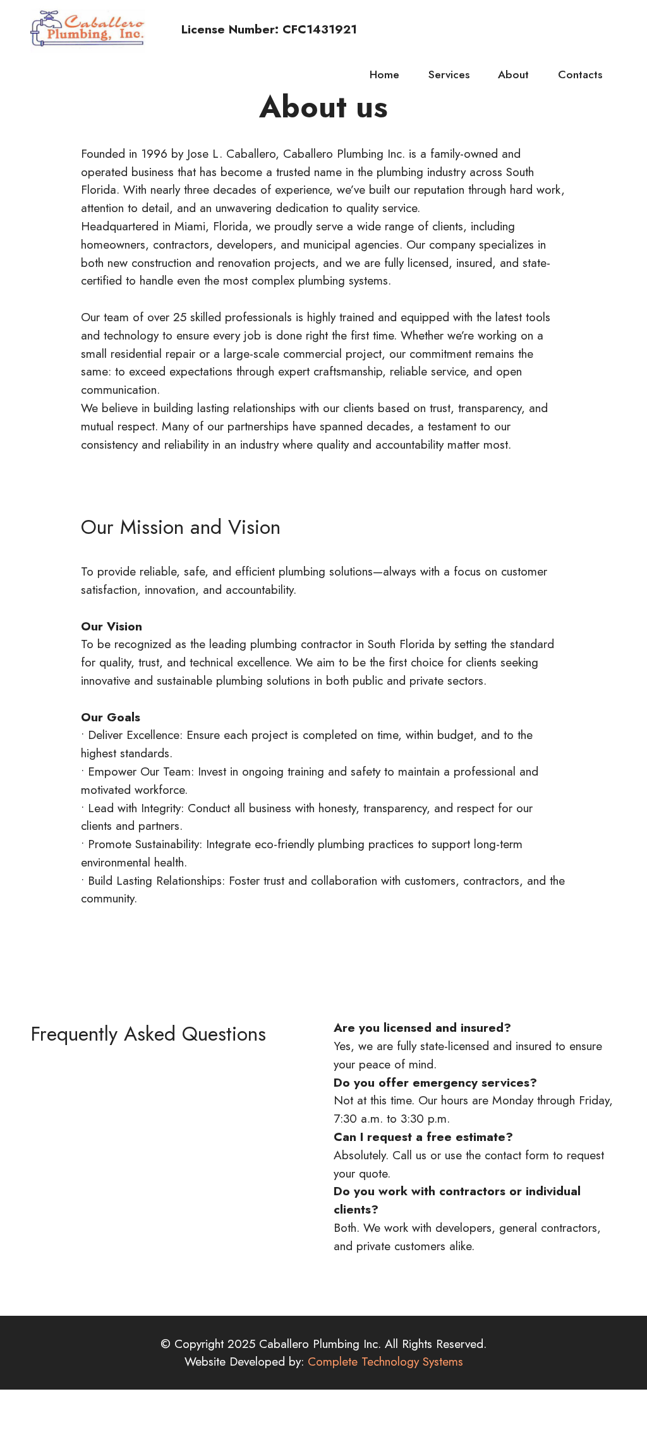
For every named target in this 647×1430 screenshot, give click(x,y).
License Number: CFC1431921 (256, 29)
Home (384, 74)
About (513, 74)
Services (448, 74)
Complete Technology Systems (385, 1361)
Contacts (580, 74)
